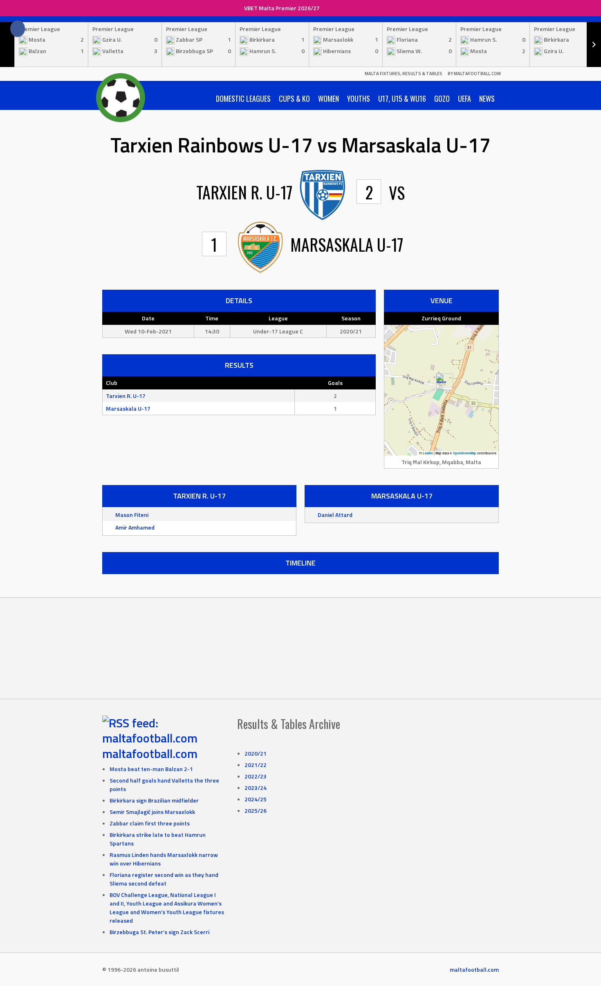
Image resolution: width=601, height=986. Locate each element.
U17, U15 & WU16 (402, 98)
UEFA (464, 98)
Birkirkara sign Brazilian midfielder (154, 800)
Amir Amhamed (135, 527)
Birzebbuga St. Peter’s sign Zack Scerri (159, 932)
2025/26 (255, 810)
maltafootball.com (149, 753)
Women (328, 98)
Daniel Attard (335, 514)
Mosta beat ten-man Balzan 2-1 (151, 769)
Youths (358, 98)
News (487, 98)
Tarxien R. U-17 (126, 395)
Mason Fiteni (131, 514)
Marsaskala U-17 (128, 408)
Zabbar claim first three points (150, 823)
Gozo (442, 98)
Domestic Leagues (243, 98)
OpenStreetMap (464, 453)
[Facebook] (17, 28)
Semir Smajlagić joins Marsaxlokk (152, 811)
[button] (441, 381)
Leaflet (427, 453)
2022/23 (255, 776)
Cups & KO (294, 98)
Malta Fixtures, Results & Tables (403, 73)
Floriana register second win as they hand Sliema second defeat (164, 879)
